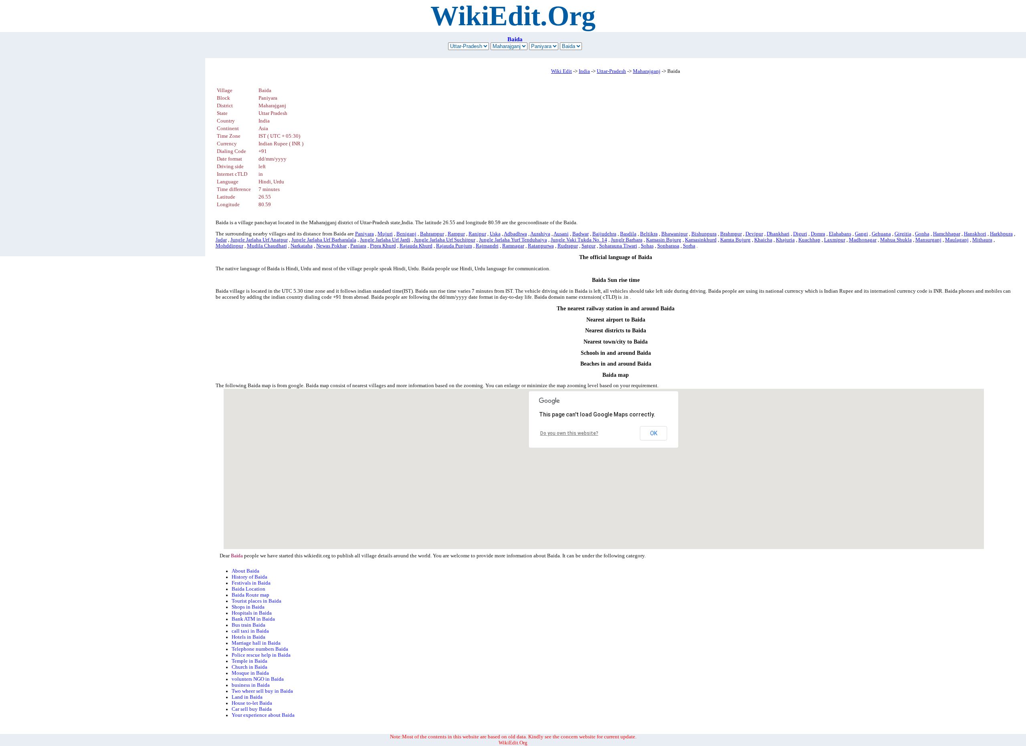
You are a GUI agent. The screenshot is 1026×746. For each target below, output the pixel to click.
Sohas (647, 246)
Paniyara (364, 234)
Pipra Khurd (383, 246)
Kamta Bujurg (735, 240)
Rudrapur (567, 246)
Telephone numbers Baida (260, 649)
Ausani (561, 234)
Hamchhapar (946, 234)
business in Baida (251, 685)
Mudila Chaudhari (267, 246)
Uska (495, 234)
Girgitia (903, 234)
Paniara (358, 246)
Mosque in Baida (250, 673)
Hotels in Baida (248, 637)
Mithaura (982, 240)
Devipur (754, 234)
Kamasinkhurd (701, 240)
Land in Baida (247, 697)
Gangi (861, 234)
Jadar (221, 240)
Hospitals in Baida (252, 613)
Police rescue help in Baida (261, 655)
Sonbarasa (668, 246)
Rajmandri (487, 246)
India (584, 71)
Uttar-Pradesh (611, 71)
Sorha (689, 246)
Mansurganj (928, 240)
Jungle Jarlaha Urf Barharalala (323, 240)
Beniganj (406, 234)
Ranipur (477, 234)
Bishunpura (704, 234)
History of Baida (249, 577)
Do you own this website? (569, 433)
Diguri (800, 234)
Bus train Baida (248, 625)
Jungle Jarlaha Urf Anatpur (259, 240)
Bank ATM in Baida (253, 619)
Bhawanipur (674, 234)
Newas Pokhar (331, 246)
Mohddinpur (229, 246)
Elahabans (840, 234)
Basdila (628, 234)
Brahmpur (731, 234)
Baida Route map (250, 595)
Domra (818, 234)
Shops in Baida (248, 607)
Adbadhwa (515, 234)
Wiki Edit (561, 71)
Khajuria (785, 240)
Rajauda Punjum (454, 246)
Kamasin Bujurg (663, 240)
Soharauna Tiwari (618, 246)
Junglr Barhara (626, 240)
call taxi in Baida (250, 631)
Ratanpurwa (541, 246)
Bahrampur (432, 234)
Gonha (922, 234)
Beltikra (649, 234)
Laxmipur (834, 240)
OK (653, 433)
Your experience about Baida (263, 715)
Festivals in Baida (251, 583)
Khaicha (763, 240)
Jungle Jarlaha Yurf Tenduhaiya (513, 240)
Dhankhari (778, 234)
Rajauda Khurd (416, 246)
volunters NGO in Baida (258, 679)
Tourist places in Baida (256, 601)
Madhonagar (863, 240)
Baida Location (248, 589)
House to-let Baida (252, 703)
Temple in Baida (249, 661)
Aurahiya (540, 234)
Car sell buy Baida (252, 709)
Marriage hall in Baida (256, 643)
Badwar (580, 234)
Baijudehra (604, 234)
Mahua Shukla (896, 240)
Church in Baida (249, 667)
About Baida (245, 571)
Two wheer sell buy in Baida (262, 691)
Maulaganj (957, 240)
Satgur (589, 246)
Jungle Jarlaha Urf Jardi (385, 240)
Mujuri (385, 234)
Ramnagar (513, 246)
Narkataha (302, 246)
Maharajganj (646, 71)
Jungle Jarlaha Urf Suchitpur (444, 240)
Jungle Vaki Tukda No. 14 (579, 240)
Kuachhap (809, 240)
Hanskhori (975, 234)
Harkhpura (1001, 234)
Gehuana (881, 234)
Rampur (456, 234)
